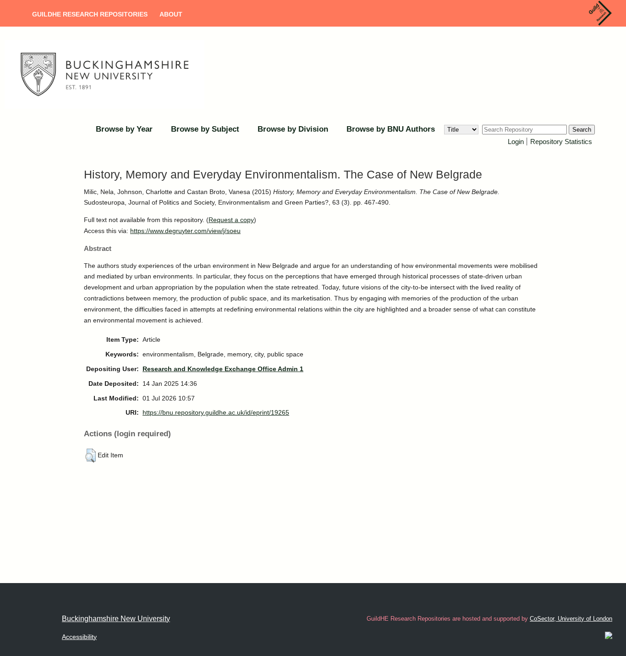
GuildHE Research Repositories (90, 14)
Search (581, 129)
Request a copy (231, 219)
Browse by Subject (205, 129)
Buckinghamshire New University (116, 619)
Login (516, 141)
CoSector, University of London (571, 618)
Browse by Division (293, 129)
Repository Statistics (561, 141)
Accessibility (79, 636)
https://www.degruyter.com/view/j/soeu (185, 230)
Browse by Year (124, 129)
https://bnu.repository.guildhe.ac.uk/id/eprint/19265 (216, 412)
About (170, 14)
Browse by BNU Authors (390, 129)
